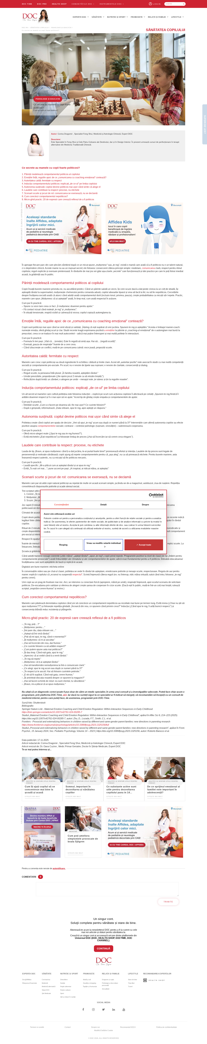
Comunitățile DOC (82, 4)
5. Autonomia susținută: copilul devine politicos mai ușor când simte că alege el (61, 187)
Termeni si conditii (37, 1027)
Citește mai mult (32, 796)
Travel (130, 986)
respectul (77, 574)
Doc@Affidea (26, 979)
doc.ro (25, 27)
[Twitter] (103, 1010)
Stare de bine (132, 979)
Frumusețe (137, 17)
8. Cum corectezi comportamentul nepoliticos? (45, 196)
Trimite (168, 902)
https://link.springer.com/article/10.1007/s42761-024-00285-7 (52, 712)
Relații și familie (157, 17)
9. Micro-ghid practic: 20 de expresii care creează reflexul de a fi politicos (58, 199)
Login (157, 4)
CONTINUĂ (103, 948)
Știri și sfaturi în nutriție (68, 997)
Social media (103, 1002)
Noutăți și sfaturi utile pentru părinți (40, 782)
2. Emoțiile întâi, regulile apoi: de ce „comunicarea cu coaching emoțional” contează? (64, 177)
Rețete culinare (65, 990)
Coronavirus (46, 979)
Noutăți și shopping (89, 983)
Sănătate (97, 17)
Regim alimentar (65, 986)
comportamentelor (47, 426)
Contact (68, 1027)
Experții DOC (80, 17)
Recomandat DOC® (128, 1027)
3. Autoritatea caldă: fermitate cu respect (42, 180)
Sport (62, 993)
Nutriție (62, 983)
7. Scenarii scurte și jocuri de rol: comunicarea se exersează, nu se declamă (59, 193)
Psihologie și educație (61, 27)
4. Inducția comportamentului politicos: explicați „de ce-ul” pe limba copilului (59, 183)
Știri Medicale (46, 993)
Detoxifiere (64, 979)
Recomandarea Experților (157, 974)
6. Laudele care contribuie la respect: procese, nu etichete (50, 190)
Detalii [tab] (103, 504)
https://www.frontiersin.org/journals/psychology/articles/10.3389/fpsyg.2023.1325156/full (65, 725)
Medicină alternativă (48, 986)
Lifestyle (176, 17)
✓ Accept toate (143, 545)
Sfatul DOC (46, 990)
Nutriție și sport (116, 17)
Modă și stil (87, 979)
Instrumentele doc (111, 4)
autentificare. (59, 868)
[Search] (184, 4)
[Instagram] (93, 1010)
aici (65, 695)
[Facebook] (83, 1010)
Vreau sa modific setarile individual (103, 543)
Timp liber (131, 983)
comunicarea (148, 268)
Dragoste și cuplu (108, 979)
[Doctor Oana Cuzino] (36, 17)
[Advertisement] (62, 228)
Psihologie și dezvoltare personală (110, 984)
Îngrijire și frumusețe (90, 986)
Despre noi (95, 1027)
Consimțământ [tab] (61, 504)
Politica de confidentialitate (166, 1027)
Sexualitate (105, 989)
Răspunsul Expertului (29, 983)
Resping (63, 545)
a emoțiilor (109, 330)
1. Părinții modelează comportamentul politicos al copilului (51, 174)
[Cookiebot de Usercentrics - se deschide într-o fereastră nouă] (151, 495)
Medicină (73, 831)
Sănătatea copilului (39, 27)
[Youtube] (124, 1010)
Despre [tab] (145, 504)
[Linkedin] (114, 1010)
